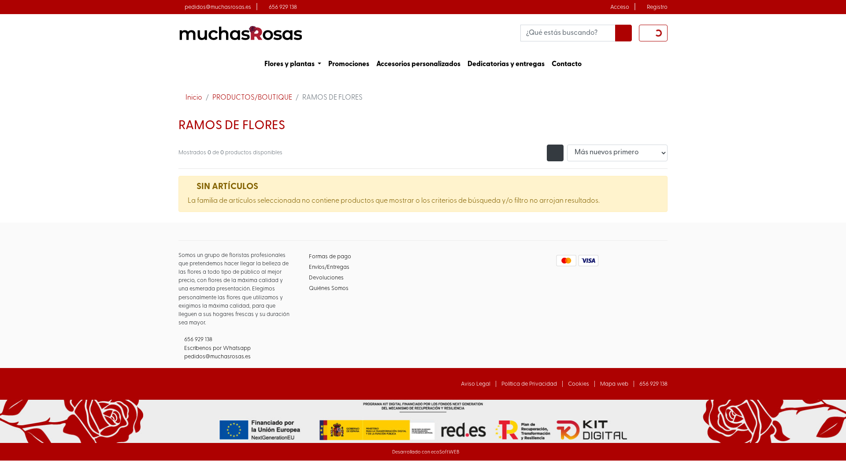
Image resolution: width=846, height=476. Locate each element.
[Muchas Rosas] (240, 33)
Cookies (578, 384)
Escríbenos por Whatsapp (217, 348)
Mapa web (614, 384)
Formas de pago (330, 257)
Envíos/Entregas (329, 267)
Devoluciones (326, 278)
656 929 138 (283, 7)
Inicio (194, 97)
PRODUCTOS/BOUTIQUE (252, 97)
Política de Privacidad (529, 384)
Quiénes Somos (329, 288)
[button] (293, 64)
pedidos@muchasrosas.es (218, 7)
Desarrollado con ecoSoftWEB (425, 452)
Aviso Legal (475, 384)
